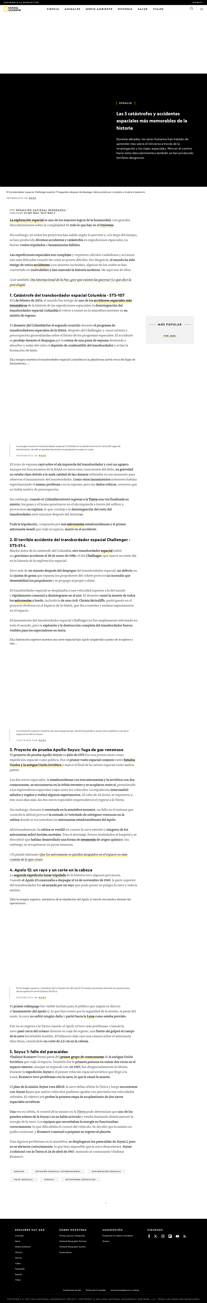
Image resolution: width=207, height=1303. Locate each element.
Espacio (125, 103)
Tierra (81, 1112)
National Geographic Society (72, 1246)
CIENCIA (49, 1179)
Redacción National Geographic (41, 210)
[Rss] (184, 1237)
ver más (170, 336)
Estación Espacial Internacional (58, 1171)
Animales (19, 1235)
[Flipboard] (170, 1237)
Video (18, 1280)
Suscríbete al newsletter (21, 2)
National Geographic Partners (73, 1241)
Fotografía (19, 1269)
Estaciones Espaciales (81, 1179)
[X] (155, 1237)
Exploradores (65, 1252)
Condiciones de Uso (72, 1290)
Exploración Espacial (106, 1171)
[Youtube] (177, 1237)
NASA (32, 198)
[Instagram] (162, 1237)
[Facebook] (149, 1237)
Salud (17, 1241)
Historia (18, 1252)
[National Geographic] (5, 9)
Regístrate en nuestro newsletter (118, 1236)
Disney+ (198, 2)
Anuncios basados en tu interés (125, 1290)
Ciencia (18, 1258)
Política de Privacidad (96, 1290)
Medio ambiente (22, 1246)
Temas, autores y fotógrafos (72, 1235)
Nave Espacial (23, 1179)
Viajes (18, 1263)
